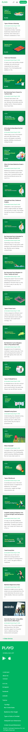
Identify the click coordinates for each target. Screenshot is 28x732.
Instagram (5, 687)
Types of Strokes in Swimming (11, 23)
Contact (5, 679)
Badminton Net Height (11, 712)
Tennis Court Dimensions (10, 58)
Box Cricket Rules (9, 707)
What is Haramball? (8, 446)
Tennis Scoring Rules (9, 550)
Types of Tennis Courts (9, 308)
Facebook (5, 691)
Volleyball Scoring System (10, 411)
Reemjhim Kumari (10, 25)
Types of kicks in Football (11, 716)
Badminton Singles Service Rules (12, 584)
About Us (5, 676)
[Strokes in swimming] (15, 662)
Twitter (4, 700)
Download (23, 2)
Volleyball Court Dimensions (12, 721)
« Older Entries (8, 638)
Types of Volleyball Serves (10, 379)
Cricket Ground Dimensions (12, 725)
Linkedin (5, 696)
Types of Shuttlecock (9, 478)
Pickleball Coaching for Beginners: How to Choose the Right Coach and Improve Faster (13, 514)
